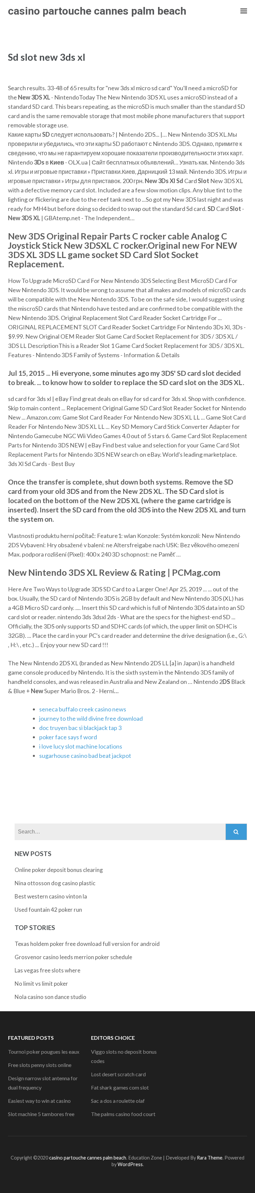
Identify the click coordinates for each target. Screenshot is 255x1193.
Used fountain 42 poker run (48, 909)
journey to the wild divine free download (91, 718)
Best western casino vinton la (51, 896)
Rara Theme (209, 1157)
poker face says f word (68, 737)
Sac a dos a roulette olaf (118, 1100)
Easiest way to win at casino (39, 1100)
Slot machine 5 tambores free (41, 1114)
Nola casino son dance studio (50, 996)
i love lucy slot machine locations (80, 746)
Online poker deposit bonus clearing (59, 869)
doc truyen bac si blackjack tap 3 (80, 727)
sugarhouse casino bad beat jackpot (85, 755)
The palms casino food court (123, 1114)
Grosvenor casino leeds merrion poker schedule (73, 957)
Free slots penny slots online (39, 1065)
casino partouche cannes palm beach (97, 11)
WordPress (130, 1164)
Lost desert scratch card (118, 1074)
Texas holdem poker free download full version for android (87, 943)
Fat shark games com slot (120, 1087)
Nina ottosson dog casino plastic (55, 883)
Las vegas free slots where (47, 970)
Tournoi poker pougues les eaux (43, 1051)
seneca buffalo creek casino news (82, 709)
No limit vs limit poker (41, 983)
